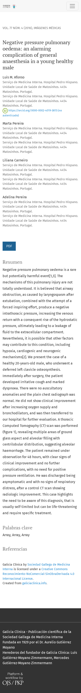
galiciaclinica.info (34, 583)
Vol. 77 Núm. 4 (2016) (17, 28)
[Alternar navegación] (72, 6)
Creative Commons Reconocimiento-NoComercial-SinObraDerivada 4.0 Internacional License (38, 573)
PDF (9, 246)
